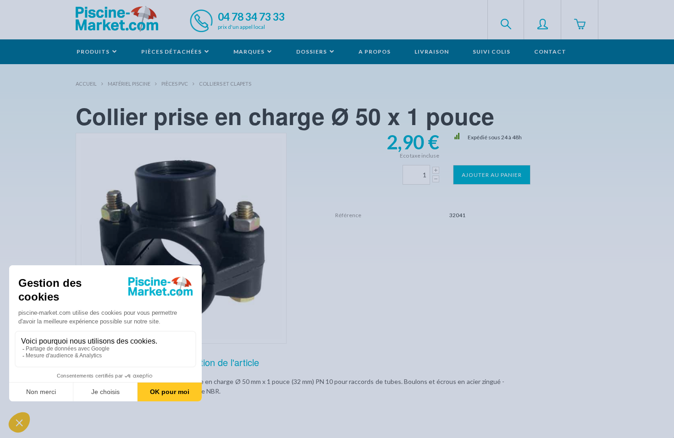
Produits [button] (94, 51)
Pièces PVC (174, 84)
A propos (375, 51)
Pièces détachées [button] (172, 51)
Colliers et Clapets (225, 84)
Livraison (431, 51)
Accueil (86, 84)
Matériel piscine (129, 84)
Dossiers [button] (312, 51)
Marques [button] (249, 51)
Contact (550, 51)
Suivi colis (491, 51)
